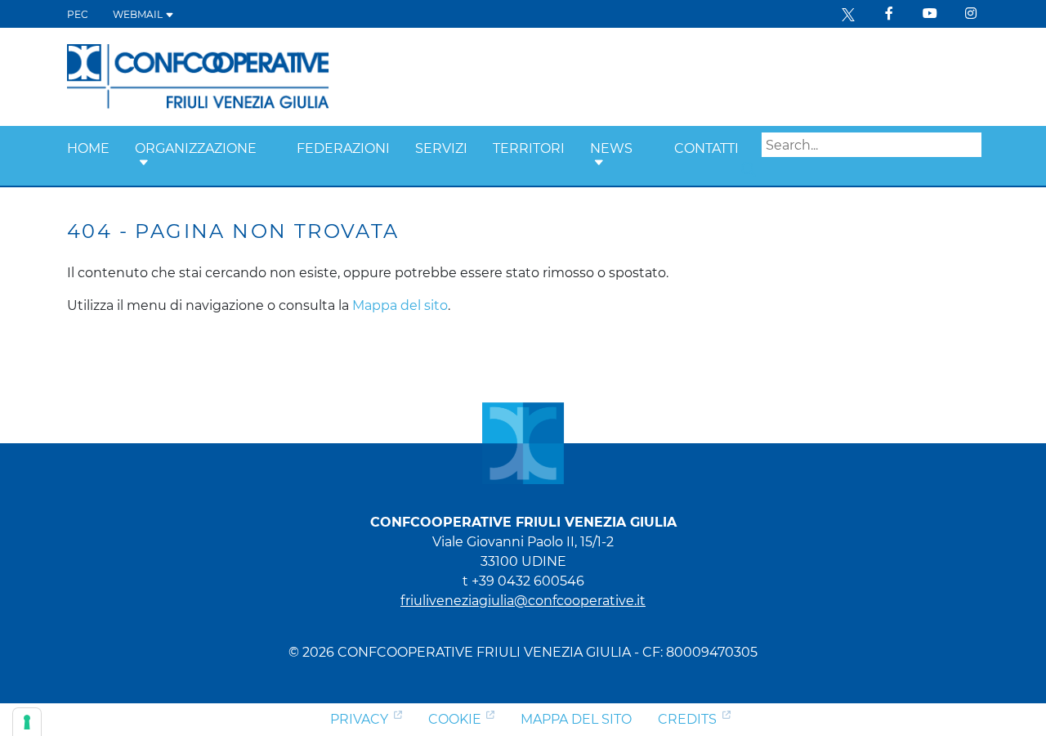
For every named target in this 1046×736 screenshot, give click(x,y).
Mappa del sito (400, 305)
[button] (144, 163)
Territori (529, 148)
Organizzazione (196, 148)
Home (88, 148)
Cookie (454, 719)
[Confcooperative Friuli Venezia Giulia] (198, 75)
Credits (687, 719)
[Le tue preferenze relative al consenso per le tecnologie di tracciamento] (27, 722)
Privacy (359, 719)
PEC (77, 14)
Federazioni (343, 148)
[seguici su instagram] (971, 13)
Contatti (706, 148)
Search (748, 169)
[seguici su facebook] (889, 13)
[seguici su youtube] (930, 13)
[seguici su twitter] (848, 14)
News (611, 148)
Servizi (441, 148)
